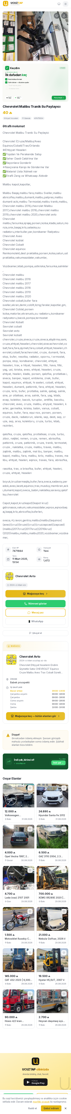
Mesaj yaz (38, 612)
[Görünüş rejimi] (59, 4)
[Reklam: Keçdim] (35, 83)
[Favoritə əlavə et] (30, 788)
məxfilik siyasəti (41, 1101)
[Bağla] (65, 1108)
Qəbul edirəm (51, 1108)
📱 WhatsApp (35, 621)
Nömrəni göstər (37, 603)
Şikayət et (37, 633)
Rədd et (32, 1108)
